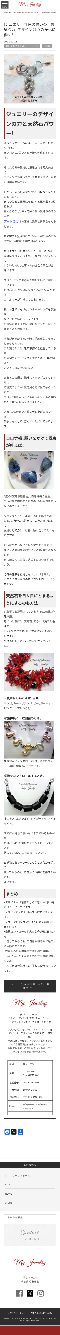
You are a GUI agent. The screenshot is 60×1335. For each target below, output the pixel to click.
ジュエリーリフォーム (17, 1175)
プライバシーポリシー (18, 1312)
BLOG (47, 45)
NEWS (8, 1193)
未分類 (9, 1202)
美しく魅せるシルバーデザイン (22, 45)
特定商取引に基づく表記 (41, 1312)
